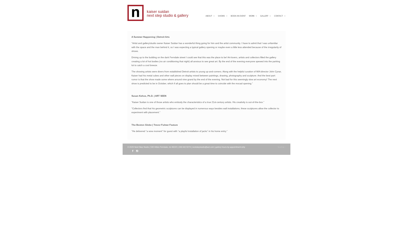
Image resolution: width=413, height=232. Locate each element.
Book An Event (238, 16)
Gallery (264, 16)
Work (252, 16)
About (209, 16)
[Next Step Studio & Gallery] (135, 19)
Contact (278, 16)
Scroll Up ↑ (282, 147)
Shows (221, 16)
